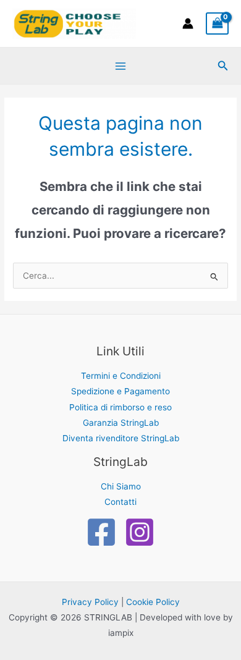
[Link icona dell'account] (187, 23)
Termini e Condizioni (121, 376)
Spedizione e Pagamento (120, 391)
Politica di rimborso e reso (120, 407)
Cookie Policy (153, 602)
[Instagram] (139, 532)
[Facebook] (101, 532)
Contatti (120, 502)
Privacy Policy (90, 602)
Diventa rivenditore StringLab (120, 438)
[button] (223, 66)
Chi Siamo (121, 486)
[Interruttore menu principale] (120, 66)
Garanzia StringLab (121, 423)
